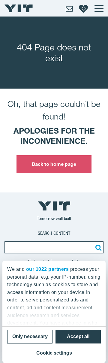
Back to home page (54, 164)
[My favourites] (83, 8)
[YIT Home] (18, 8)
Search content (54, 233)
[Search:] (97, 247)
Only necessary (30, 336)
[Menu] (99, 8)
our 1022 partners (47, 269)
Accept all (78, 336)
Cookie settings (54, 352)
